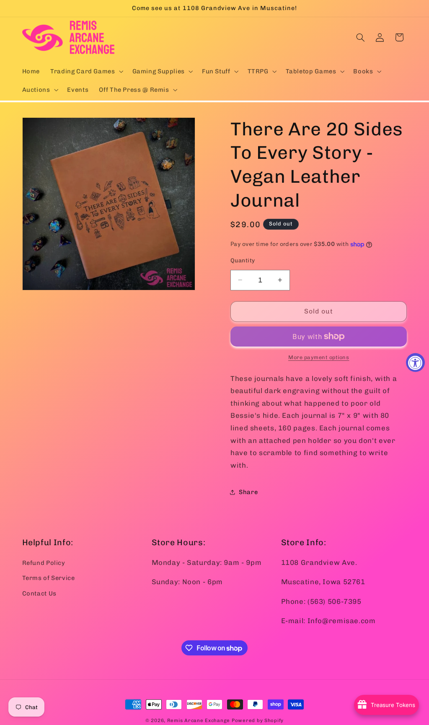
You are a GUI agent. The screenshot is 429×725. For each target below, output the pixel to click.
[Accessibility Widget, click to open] (415, 362)
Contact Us (39, 593)
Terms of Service (48, 578)
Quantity (242, 260)
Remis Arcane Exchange (198, 720)
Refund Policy (43, 563)
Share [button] (248, 492)
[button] (86, 71)
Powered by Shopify (258, 720)
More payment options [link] (318, 357)
